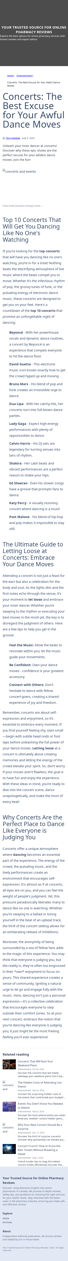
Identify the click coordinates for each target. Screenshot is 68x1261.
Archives (7, 1222)
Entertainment (25, 75)
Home (10, 75)
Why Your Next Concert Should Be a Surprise (40, 1127)
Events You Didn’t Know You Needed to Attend (40, 1105)
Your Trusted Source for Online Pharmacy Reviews (34, 29)
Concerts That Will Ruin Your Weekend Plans (35, 1063)
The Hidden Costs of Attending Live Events (40, 1084)
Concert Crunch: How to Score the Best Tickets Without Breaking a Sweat (39, 1150)
